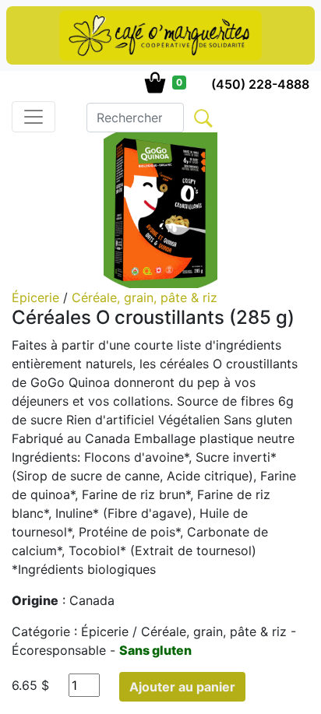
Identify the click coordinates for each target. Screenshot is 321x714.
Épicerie (37, 297)
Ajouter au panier (182, 687)
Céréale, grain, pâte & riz (144, 297)
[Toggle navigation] (33, 116)
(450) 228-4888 (260, 84)
